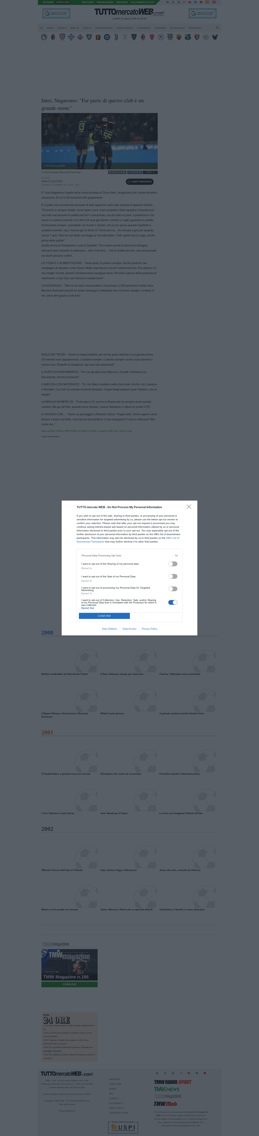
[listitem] (130, 555)
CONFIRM (104, 616)
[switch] (172, 563)
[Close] (190, 507)
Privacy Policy (149, 628)
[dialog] (129, 568)
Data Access (129, 628)
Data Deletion (109, 628)
